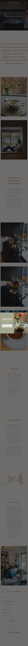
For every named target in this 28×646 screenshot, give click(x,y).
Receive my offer (7, 326)
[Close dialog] (0, 313)
